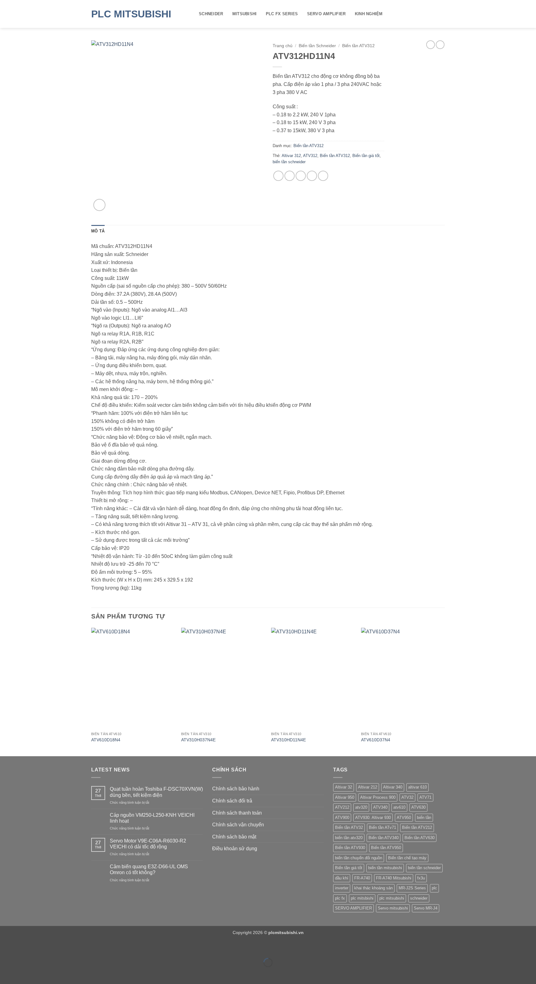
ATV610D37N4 (375, 739)
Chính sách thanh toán (237, 813)
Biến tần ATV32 (349, 827)
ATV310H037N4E (198, 739)
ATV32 (407, 797)
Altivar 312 (291, 155)
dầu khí (341, 878)
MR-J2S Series (412, 888)
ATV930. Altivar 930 (373, 817)
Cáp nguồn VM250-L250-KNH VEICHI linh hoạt (152, 818)
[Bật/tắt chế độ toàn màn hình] (24, 947)
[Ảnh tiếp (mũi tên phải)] (24, 973)
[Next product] (430, 44)
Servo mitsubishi (393, 908)
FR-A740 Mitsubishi (393, 878)
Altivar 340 (392, 787)
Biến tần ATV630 (419, 837)
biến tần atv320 (349, 837)
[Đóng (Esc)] (61, 947)
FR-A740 (362, 878)
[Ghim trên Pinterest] (312, 176)
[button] (99, 205)
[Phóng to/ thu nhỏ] (6, 947)
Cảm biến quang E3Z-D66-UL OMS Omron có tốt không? (149, 869)
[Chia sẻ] (42, 947)
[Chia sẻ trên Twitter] (289, 176)
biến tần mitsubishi (385, 867)
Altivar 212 (367, 787)
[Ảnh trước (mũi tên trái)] (6, 973)
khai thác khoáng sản (373, 888)
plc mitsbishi (362, 898)
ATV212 (342, 807)
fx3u (421, 878)
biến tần (424, 817)
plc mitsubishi (391, 898)
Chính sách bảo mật (234, 836)
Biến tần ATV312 (358, 45)
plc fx (340, 898)
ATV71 (425, 797)
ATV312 (310, 155)
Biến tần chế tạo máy (407, 858)
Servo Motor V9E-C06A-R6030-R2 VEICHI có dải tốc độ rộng (148, 843)
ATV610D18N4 (105, 739)
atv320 (361, 807)
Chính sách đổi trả (232, 800)
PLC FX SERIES (282, 13)
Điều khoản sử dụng (234, 848)
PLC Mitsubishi (131, 14)
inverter (341, 888)
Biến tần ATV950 (386, 847)
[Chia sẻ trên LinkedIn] (323, 176)
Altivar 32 (343, 787)
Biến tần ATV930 (350, 847)
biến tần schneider (289, 162)
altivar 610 (417, 787)
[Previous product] (440, 44)
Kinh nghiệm (369, 13)
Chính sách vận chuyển (238, 824)
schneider (418, 898)
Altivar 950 (344, 797)
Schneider (211, 13)
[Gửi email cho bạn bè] (301, 176)
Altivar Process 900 (377, 797)
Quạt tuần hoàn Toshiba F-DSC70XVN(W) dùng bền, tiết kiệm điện (156, 792)
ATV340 (380, 807)
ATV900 (342, 817)
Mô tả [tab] (98, 231)
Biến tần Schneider (317, 45)
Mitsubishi (244, 13)
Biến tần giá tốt (366, 155)
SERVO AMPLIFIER (326, 13)
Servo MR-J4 (425, 908)
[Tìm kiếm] (442, 14)
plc (434, 888)
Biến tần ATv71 (382, 827)
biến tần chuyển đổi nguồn (358, 858)
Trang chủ (283, 45)
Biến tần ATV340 (383, 837)
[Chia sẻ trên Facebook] (278, 176)
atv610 (399, 807)
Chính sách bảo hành (235, 788)
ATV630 (418, 807)
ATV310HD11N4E (288, 739)
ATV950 (404, 817)
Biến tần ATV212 (417, 827)
